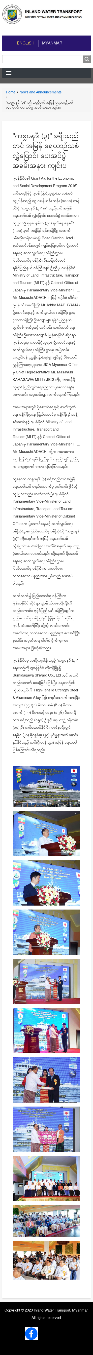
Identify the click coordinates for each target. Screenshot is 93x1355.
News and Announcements (41, 92)
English (25, 43)
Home (10, 92)
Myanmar (52, 43)
